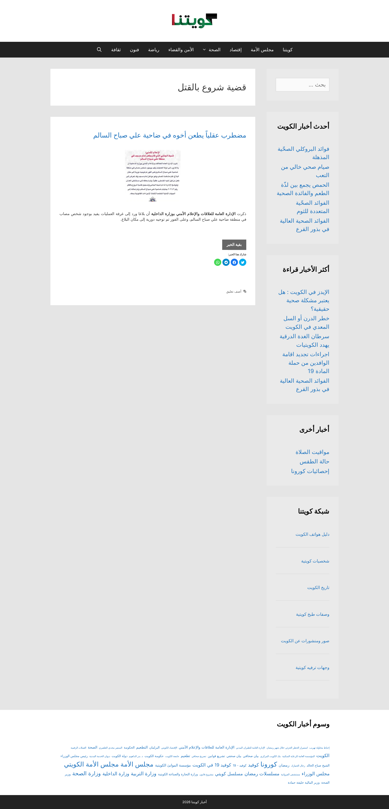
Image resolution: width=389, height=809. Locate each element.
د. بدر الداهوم (136, 756)
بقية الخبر (232, 246)
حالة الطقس (314, 461)
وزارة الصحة (86, 773)
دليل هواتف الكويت (312, 534)
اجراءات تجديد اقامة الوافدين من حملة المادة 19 (305, 362)
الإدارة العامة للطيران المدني (250, 747)
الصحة (215, 49)
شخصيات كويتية (315, 561)
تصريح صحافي (199, 756)
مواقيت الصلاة (312, 452)
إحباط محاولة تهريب (319, 747)
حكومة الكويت (154, 756)
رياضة (153, 49)
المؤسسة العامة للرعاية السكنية (298, 756)
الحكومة (129, 747)
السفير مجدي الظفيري (110, 747)
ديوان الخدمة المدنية (99, 756)
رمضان (284, 765)
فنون (134, 49)
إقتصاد (236, 49)
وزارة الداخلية (115, 773)
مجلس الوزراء (316, 773)
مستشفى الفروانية (290, 774)
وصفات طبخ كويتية (312, 614)
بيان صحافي (251, 756)
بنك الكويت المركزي (270, 756)
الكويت (323, 755)
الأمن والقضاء (181, 49)
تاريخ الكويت (318, 587)
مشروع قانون (206, 774)
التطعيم (142, 747)
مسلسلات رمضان (261, 773)
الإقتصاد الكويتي (169, 747)
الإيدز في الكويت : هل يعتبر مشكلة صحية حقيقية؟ (303, 300)
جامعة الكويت (172, 756)
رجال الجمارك (298, 765)
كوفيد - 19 (240, 765)
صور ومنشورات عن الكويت (305, 640)
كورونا (268, 764)
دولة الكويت (119, 756)
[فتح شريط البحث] (99, 50)
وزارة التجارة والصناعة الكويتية (178, 774)
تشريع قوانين (216, 756)
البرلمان (154, 747)
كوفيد (253, 765)
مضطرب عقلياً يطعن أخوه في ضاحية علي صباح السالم (169, 135)
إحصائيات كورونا (310, 471)
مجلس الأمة (262, 49)
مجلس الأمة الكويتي (91, 764)
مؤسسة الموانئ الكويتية (173, 765)
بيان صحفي (233, 756)
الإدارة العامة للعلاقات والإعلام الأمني (206, 747)
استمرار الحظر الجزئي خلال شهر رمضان (287, 747)
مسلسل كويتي (229, 773)
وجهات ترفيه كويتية (312, 667)
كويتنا (288, 49)
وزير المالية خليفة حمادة (304, 782)
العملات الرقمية (78, 747)
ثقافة (116, 49)
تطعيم (185, 755)
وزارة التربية (143, 773)
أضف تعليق (233, 291)
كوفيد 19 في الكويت (211, 765)
